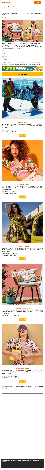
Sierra (4, 53)
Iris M (6, 17)
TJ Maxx (4, 55)
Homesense (5, 57)
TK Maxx (5, 59)
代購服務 (33, 63)
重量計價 (12, 64)
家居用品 (9, 6)
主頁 (3, 6)
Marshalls (5, 56)
